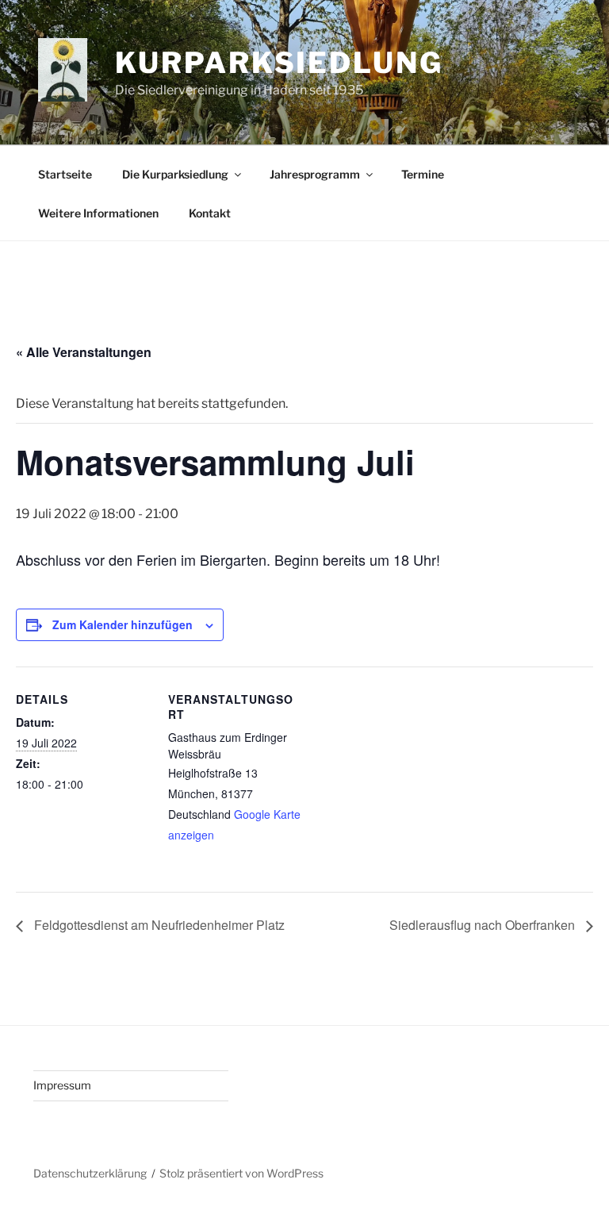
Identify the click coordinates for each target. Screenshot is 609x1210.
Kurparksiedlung (278, 62)
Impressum (62, 1085)
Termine (422, 174)
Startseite (65, 174)
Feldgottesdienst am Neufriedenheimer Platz (158, 925)
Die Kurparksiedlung (175, 174)
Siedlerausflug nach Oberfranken (483, 925)
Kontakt (210, 213)
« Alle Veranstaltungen (83, 352)
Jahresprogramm (315, 174)
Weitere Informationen (98, 213)
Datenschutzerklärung (90, 1173)
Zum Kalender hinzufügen (122, 624)
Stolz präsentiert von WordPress (241, 1173)
